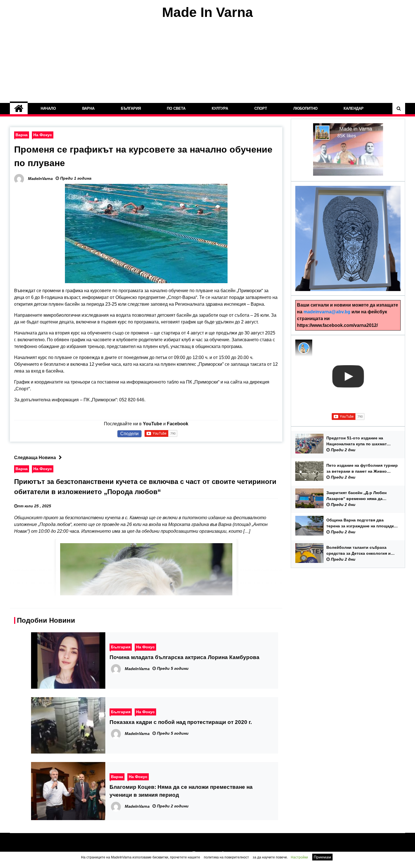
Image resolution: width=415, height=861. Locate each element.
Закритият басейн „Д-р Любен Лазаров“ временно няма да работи (356, 496)
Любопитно (305, 108)
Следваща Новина (35, 457)
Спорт (260, 108)
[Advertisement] (207, 61)
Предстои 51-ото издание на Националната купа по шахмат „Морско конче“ (356, 441)
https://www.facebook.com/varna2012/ (337, 325)
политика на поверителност (226, 857)
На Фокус (42, 135)
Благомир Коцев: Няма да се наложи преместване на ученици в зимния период (181, 791)
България (131, 108)
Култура (220, 108)
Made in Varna (355, 129)
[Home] (19, 108)
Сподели (129, 433)
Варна (88, 108)
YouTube (152, 423)
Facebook (177, 423)
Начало (48, 108)
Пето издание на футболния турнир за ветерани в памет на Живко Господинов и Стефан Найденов (362, 468)
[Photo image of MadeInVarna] (303, 348)
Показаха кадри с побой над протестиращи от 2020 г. (181, 722)
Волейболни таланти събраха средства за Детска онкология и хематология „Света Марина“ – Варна (358, 550)
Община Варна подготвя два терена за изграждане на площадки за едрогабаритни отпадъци (361, 523)
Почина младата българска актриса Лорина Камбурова (184, 657)
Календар (354, 108)
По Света (176, 108)
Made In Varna (207, 12)
